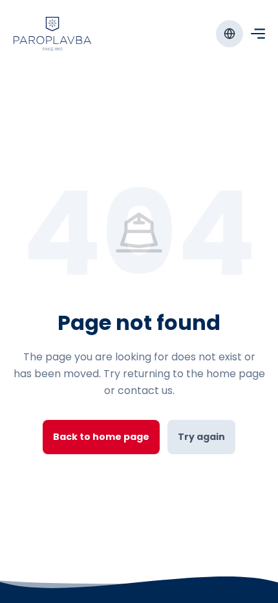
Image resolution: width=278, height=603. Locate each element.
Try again (201, 436)
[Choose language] (229, 33)
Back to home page (101, 436)
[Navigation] (258, 34)
